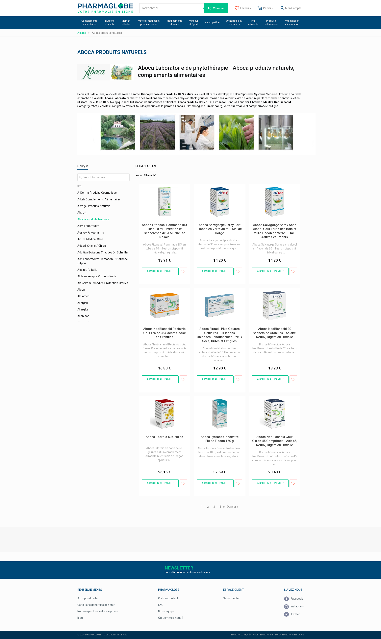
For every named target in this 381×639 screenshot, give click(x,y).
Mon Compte (293, 8)
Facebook (296, 598)
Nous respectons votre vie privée (97, 611)
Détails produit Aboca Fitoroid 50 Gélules (164, 397)
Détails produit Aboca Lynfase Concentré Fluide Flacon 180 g (219, 399)
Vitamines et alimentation (292, 22)
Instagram (297, 606)
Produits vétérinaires (271, 22)
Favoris (244, 8)
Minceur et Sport (193, 22)
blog (80, 617)
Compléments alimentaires (89, 22)
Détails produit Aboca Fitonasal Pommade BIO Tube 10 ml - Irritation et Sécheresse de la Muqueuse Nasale (163, 189)
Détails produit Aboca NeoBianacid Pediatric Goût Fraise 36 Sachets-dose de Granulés (164, 293)
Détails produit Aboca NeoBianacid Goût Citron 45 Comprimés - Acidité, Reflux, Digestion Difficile (273, 401)
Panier (267, 8)
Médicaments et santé (174, 22)
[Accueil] (105, 8)
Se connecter (231, 598)
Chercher (219, 8)
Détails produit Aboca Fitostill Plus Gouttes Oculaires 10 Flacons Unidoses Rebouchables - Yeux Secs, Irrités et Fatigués (218, 295)
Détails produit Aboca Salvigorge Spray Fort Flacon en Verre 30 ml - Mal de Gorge (219, 187)
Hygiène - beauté (109, 22)
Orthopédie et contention (234, 22)
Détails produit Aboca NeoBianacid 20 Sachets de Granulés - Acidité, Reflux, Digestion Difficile (272, 293)
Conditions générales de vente (96, 604)
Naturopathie (212, 22)
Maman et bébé (126, 22)
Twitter (295, 614)
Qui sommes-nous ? (170, 617)
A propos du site (87, 598)
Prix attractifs (253, 22)
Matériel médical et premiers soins (149, 22)
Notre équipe (166, 611)
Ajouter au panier (160, 271)
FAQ (160, 604)
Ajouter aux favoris (183, 271)
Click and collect (168, 598)
